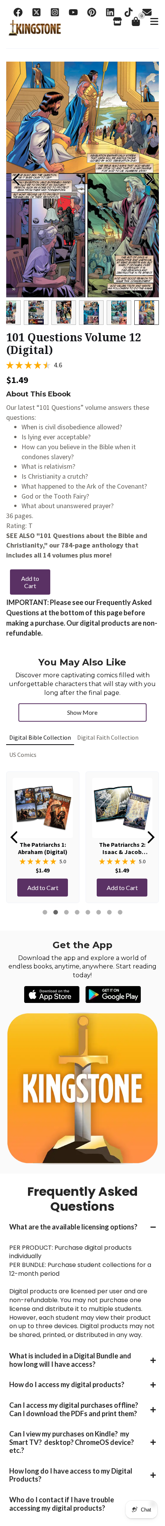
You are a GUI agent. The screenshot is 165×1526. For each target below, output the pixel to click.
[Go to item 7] (77, 912)
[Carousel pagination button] (18, 312)
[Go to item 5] (66, 912)
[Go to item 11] (98, 912)
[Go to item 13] (109, 912)
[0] (135, 21)
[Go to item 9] (88, 912)
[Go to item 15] (120, 912)
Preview (15, 179)
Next (149, 179)
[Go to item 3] (55, 912)
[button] (82, 1227)
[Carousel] (82, 179)
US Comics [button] (22, 754)
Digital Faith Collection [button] (108, 737)
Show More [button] (82, 712)
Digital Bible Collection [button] (40, 737)
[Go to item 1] (45, 912)
